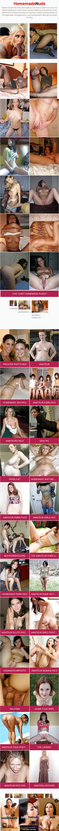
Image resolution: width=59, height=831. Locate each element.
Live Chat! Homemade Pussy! (29, 293)
